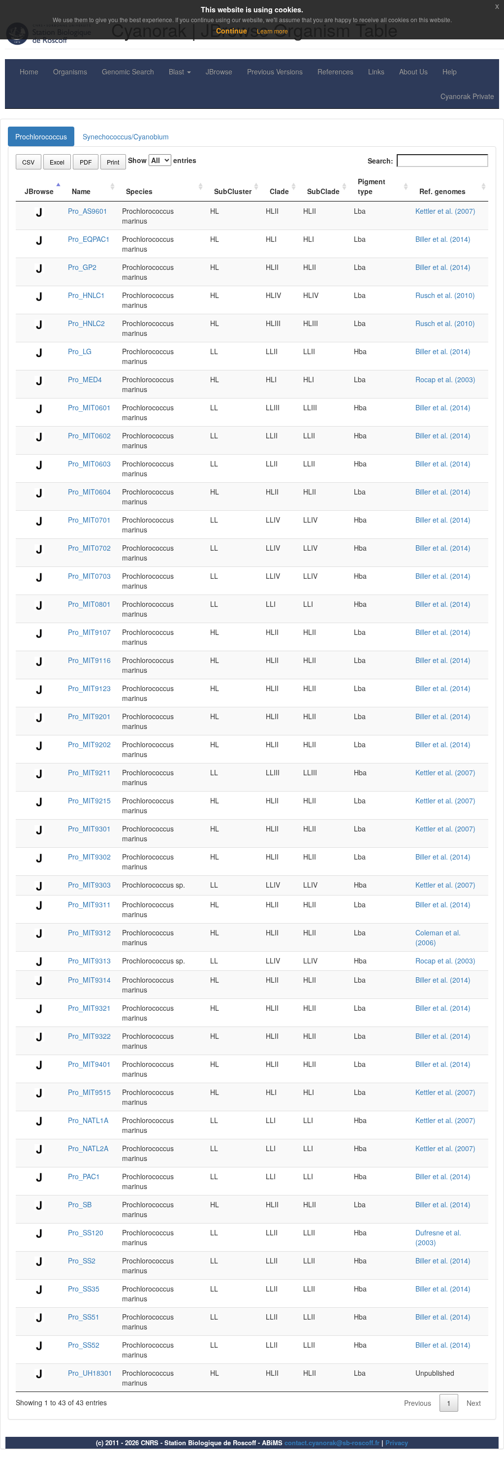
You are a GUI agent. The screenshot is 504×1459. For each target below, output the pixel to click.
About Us (413, 71)
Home (29, 71)
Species (139, 191)
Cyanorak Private (467, 96)
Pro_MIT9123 (89, 688)
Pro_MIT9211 (89, 772)
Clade (279, 191)
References (335, 71)
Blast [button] (177, 71)
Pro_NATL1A (88, 1120)
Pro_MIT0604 (89, 492)
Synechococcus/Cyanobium (126, 136)
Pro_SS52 (83, 1345)
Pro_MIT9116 (89, 660)
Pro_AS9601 (87, 211)
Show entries (162, 160)
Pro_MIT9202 (89, 744)
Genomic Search (128, 71)
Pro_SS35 (83, 1288)
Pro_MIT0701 (89, 520)
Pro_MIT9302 (89, 857)
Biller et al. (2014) (443, 239)
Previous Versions (275, 71)
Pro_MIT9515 (89, 1092)
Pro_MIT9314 (89, 980)
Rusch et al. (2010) (445, 295)
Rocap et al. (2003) (445, 379)
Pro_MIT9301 (89, 828)
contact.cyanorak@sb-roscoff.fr (331, 1442)
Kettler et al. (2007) (445, 211)
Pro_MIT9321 (89, 1008)
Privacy (396, 1442)
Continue (231, 30)
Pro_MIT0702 (89, 548)
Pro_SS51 (83, 1317)
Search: (380, 161)
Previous (417, 1403)
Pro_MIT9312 (89, 932)
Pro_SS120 (85, 1232)
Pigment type (371, 186)
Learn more (272, 31)
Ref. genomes (442, 191)
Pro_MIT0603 (89, 463)
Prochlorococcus (41, 136)
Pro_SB (80, 1204)
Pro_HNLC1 (86, 295)
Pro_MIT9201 (89, 716)
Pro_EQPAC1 (89, 239)
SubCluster (233, 191)
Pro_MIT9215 (89, 800)
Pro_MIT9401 (89, 1064)
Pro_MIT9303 (89, 885)
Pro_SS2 (81, 1260)
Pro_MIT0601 (89, 407)
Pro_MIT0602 (89, 435)
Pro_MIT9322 (89, 1036)
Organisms (70, 71)
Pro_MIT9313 (89, 960)
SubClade (323, 191)
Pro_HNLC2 (86, 323)
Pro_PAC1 (84, 1176)
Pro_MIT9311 (89, 904)
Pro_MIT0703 (89, 576)
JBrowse (219, 71)
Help (449, 71)
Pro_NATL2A (88, 1148)
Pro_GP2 (82, 267)
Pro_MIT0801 (89, 604)
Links (376, 71)
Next (474, 1403)
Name (81, 191)
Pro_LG (80, 351)
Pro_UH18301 (90, 1373)
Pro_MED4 (85, 379)
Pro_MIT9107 (89, 632)
